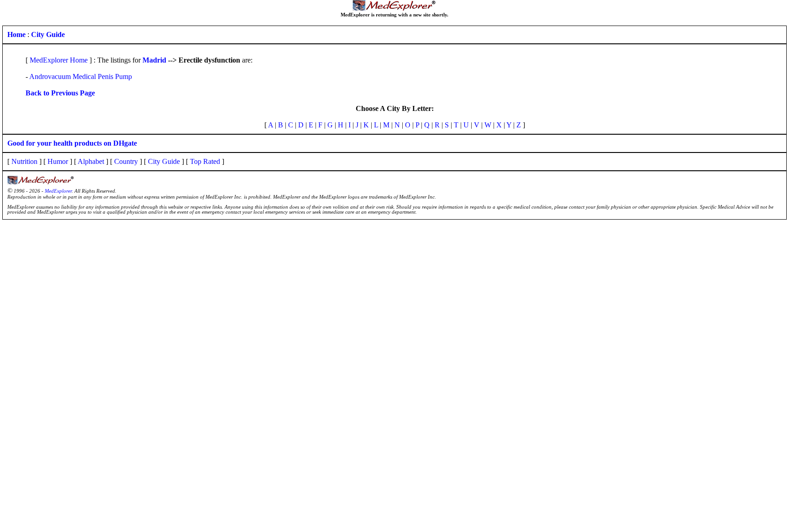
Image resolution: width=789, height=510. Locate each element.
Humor (57, 161)
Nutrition (24, 161)
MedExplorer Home (59, 60)
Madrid (154, 60)
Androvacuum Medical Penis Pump (80, 76)
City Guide (164, 161)
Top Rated (205, 161)
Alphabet (91, 161)
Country (126, 161)
